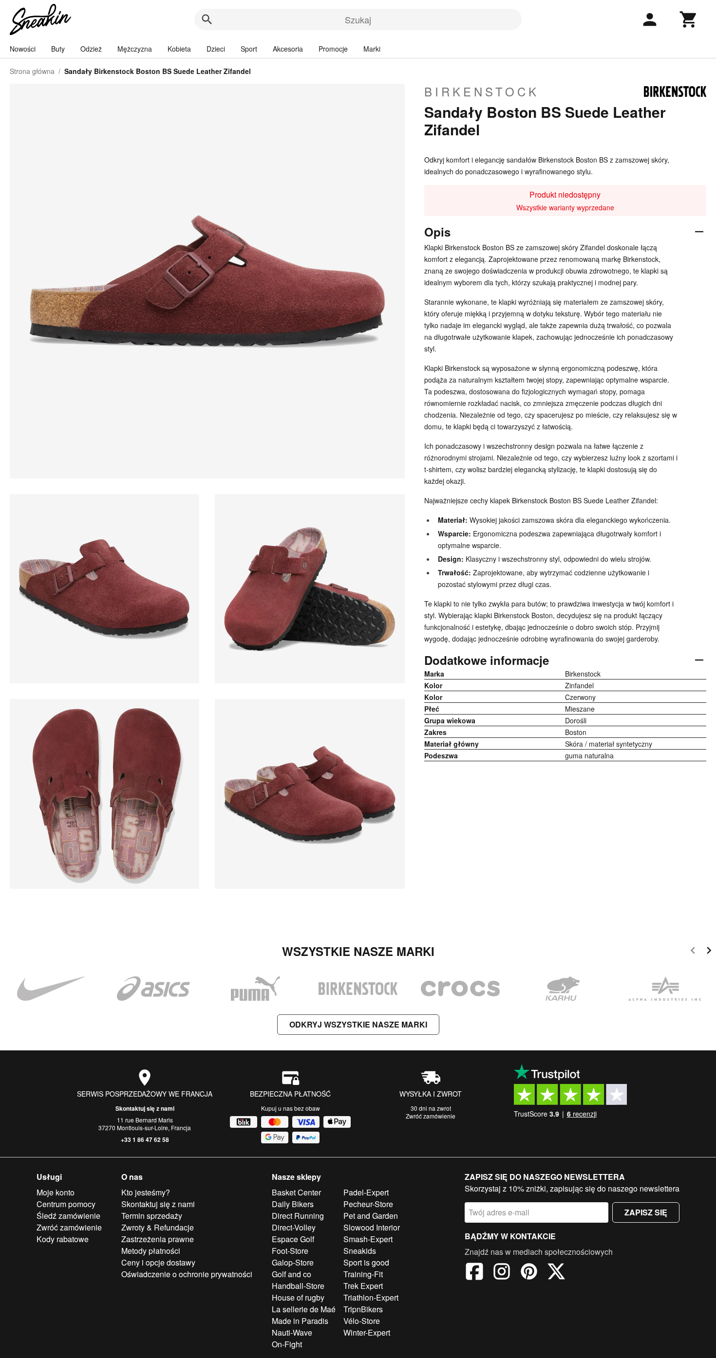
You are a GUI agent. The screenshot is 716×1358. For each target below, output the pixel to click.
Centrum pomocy (66, 1204)
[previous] (693, 951)
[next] (709, 951)
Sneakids (359, 1250)
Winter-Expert (366, 1332)
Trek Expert (363, 1285)
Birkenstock (481, 91)
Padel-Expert (366, 1192)
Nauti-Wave (292, 1332)
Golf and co (291, 1274)
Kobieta (179, 49)
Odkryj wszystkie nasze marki (358, 1024)
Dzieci (216, 49)
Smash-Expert (368, 1239)
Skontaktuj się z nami (144, 1108)
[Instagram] (501, 1273)
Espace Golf (293, 1239)
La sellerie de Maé (304, 1309)
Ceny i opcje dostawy (158, 1262)
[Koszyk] (688, 19)
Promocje (333, 49)
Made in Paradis (300, 1320)
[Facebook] (474, 1273)
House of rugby (298, 1297)
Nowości (23, 49)
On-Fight (287, 1344)
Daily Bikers (293, 1204)
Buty (58, 49)
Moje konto (56, 1192)
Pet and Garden (370, 1215)
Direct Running (298, 1215)
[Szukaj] (207, 19)
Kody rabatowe (63, 1239)
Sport (249, 49)
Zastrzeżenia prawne (157, 1239)
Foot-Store (290, 1250)
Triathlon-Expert (370, 1297)
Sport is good (366, 1262)
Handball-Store (298, 1285)
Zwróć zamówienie (430, 1116)
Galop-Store (293, 1262)
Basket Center (296, 1192)
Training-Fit (363, 1274)
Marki (371, 49)
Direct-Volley (294, 1227)
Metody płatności (150, 1250)
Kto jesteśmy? (145, 1192)
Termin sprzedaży (151, 1215)
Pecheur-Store (368, 1204)
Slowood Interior (371, 1227)
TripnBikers (363, 1309)
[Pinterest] (529, 1273)
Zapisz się (645, 1212)
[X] (556, 1273)
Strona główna (32, 71)
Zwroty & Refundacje (157, 1227)
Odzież (91, 49)
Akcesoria (288, 49)
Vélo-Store (361, 1320)
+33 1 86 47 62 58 (145, 1139)
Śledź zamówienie (68, 1215)
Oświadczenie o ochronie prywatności (186, 1274)
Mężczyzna (134, 49)
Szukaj (358, 19)
